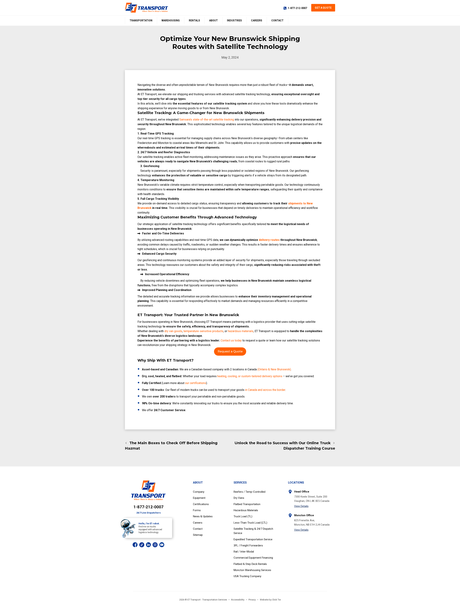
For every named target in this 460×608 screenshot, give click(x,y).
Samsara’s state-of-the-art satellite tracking (206, 119)
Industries (234, 20)
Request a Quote (230, 351)
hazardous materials (240, 331)
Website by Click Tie (270, 599)
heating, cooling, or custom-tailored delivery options (249, 376)
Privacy (252, 599)
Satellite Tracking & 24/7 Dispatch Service (253, 531)
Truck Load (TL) (243, 516)
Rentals (194, 20)
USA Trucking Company (247, 576)
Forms (197, 510)
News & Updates (203, 516)
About (213, 20)
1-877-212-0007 (297, 8)
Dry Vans (239, 498)
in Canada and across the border (264, 390)
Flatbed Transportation (247, 504)
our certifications (195, 383)
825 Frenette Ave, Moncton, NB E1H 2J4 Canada (312, 522)
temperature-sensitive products (203, 331)
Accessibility (237, 599)
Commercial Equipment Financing (253, 557)
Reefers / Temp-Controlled (249, 491)
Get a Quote (323, 7)
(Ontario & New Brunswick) (274, 369)
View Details (301, 506)
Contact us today (231, 340)
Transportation (141, 20)
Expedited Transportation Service (253, 539)
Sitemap (198, 535)
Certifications (201, 504)
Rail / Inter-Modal (244, 551)
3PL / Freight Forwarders (248, 545)
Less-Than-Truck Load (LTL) (250, 522)
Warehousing (171, 20)
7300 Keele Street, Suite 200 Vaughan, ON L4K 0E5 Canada (311, 498)
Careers (256, 20)
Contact (277, 20)
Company (198, 491)
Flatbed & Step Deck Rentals (250, 564)
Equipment (199, 498)
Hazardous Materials (246, 510)
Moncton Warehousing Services (252, 570)
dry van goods (173, 331)
